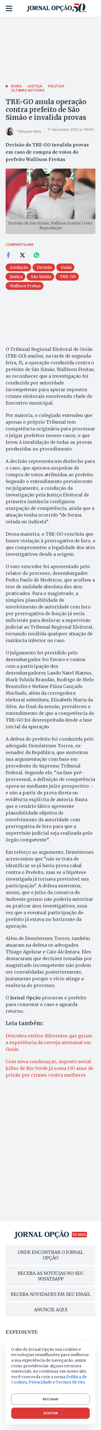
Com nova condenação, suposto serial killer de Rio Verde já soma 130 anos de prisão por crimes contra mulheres (49, 1068)
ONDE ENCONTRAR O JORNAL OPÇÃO (50, 1255)
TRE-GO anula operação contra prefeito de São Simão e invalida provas (46, 109)
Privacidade (40, 1382)
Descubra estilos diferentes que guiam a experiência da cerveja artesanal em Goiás (49, 1042)
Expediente (22, 1332)
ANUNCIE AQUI (50, 1309)
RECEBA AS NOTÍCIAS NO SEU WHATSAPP (50, 1276)
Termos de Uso (70, 1382)
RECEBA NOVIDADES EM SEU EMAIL (51, 1294)
